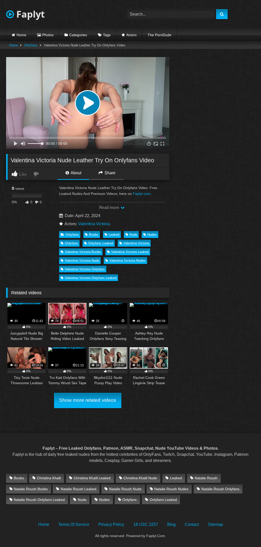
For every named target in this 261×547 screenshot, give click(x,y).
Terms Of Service (73, 524)
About (75, 173)
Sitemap (215, 524)
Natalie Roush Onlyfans (220, 489)
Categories (78, 35)
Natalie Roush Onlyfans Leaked (39, 500)
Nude (133, 234)
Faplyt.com (142, 194)
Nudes (152, 234)
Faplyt (29, 14)
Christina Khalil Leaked (92, 478)
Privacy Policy (111, 524)
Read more (109, 207)
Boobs (93, 234)
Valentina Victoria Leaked (130, 252)
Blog (171, 524)
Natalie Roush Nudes (171, 489)
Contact (192, 524)
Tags (107, 35)
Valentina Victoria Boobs (83, 252)
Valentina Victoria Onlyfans (85, 269)
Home (21, 35)
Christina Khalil (49, 478)
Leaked (114, 234)
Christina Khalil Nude (140, 478)
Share (109, 173)
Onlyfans (30, 45)
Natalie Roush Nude (125, 489)
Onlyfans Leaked (100, 243)
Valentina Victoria (94, 224)
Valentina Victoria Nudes (127, 260)
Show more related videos (87, 400)
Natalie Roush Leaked (78, 489)
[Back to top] (245, 532)
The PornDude (159, 35)
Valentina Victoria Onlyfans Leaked (90, 278)
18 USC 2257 (145, 524)
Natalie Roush (206, 478)
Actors (131, 35)
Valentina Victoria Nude (82, 260)
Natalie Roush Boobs (31, 489)
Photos (48, 35)
